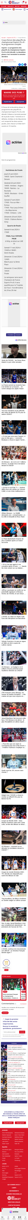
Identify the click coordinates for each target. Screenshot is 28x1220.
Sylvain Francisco (19, 1139)
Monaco (4, 1151)
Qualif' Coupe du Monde (15, 1046)
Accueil (4, 37)
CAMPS (14, 1188)
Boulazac (17, 1154)
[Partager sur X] (22, 64)
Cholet (3, 1158)
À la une (3, 6)
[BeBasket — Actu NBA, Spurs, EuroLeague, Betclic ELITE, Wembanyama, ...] (14, 2)
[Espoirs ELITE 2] (6, 962)
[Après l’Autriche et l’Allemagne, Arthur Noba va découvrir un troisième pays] (4, 1081)
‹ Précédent (10, 335)
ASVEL (3, 1160)
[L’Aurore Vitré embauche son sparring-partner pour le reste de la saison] (4, 1075)
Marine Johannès (19, 1141)
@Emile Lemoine (8, 60)
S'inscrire (22, 1032)
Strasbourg (17, 1160)
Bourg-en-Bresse (19, 1149)
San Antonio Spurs (6, 1149)
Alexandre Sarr (5, 1139)
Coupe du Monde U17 (14, 1062)
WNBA (16, 1166)
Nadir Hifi (17, 1143)
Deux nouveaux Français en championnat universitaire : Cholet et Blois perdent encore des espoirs (10, 998)
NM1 (9, 1074)
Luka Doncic (5, 1141)
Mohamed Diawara (19, 1132)
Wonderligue (18, 1170)
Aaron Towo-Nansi (19, 1135)
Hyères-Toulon (18, 1156)
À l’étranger (11, 1079)
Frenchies (24, 6)
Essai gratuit (20, 101)
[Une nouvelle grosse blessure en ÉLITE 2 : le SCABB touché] (4, 1098)
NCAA (5, 991)
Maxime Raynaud (6, 1135)
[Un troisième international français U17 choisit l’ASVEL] (4, 1064)
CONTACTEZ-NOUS (14, 1205)
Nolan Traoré (5, 1143)
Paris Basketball (6, 1156)
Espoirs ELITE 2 (11, 37)
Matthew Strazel (19, 1137)
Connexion (23, 1004)
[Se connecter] (26, 2)
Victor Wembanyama (7, 1132)
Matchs (17, 6)
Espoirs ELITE (18, 1175)
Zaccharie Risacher (7, 1137)
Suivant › (18, 335)
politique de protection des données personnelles (13, 1035)
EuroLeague (18, 9)
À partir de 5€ (8, 101)
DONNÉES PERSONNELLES (14, 1194)
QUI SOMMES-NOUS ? (14, 1185)
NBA (3, 1170)
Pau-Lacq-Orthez (19, 1151)
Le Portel (17, 1158)
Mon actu (11, 6)
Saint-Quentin (5, 1154)
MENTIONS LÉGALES (14, 1202)
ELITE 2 (24, 991)
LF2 (15, 1173)
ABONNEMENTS (14, 1191)
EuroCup (10, 1051)
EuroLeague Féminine (20, 1168)
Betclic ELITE (7, 9)
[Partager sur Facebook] (19, 64)
